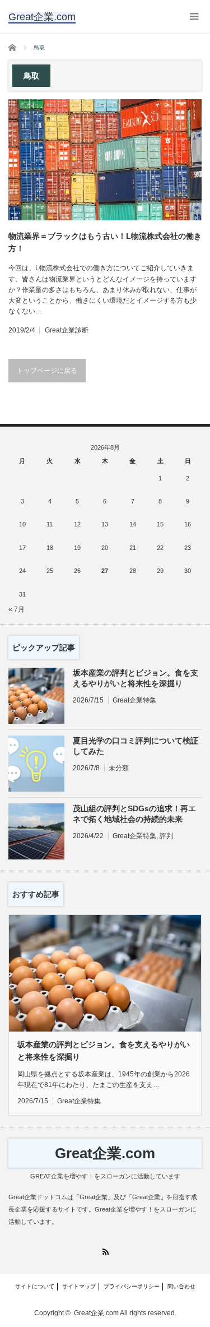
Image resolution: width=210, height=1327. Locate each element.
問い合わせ (181, 1286)
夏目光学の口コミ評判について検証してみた (135, 746)
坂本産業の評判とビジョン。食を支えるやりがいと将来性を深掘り (135, 678)
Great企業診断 (66, 330)
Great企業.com (105, 1153)
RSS (105, 1252)
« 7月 (16, 609)
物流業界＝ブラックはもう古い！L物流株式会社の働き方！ (105, 242)
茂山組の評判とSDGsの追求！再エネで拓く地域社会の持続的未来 (134, 814)
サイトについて (34, 1286)
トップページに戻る (47, 370)
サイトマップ (79, 1286)
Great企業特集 (134, 700)
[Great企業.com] (42, 17)
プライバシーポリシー (132, 1286)
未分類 (119, 768)
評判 (166, 836)
